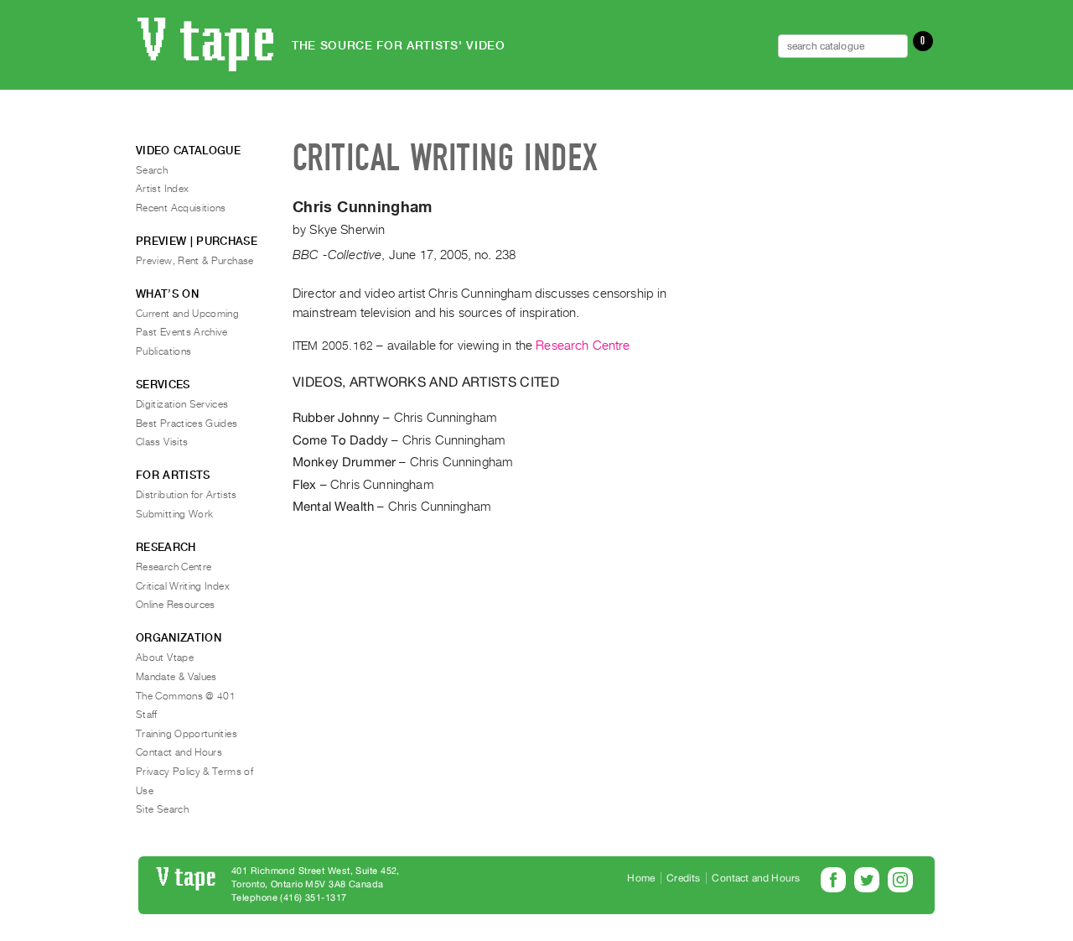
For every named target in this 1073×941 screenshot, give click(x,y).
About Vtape (165, 657)
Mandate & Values (176, 677)
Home (641, 878)
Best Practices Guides (187, 423)
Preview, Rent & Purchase (195, 261)
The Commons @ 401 (186, 696)
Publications (163, 351)
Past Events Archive (182, 332)
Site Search (162, 809)
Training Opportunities (186, 734)
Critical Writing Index (183, 586)
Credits (683, 878)
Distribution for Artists (186, 495)
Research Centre (583, 345)
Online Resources (175, 605)
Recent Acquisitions (181, 208)
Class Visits (162, 442)
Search (152, 170)
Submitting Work (174, 514)
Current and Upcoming (187, 314)
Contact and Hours (179, 752)
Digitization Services (182, 404)
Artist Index (162, 189)
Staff (147, 714)
